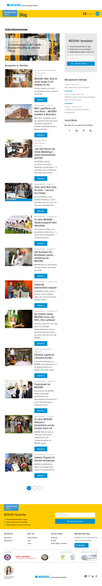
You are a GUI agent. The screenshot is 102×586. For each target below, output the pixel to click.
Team (29, 543)
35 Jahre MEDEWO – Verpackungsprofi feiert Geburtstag (45, 222)
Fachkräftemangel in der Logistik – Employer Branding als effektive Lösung (25, 47)
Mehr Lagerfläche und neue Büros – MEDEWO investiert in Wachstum (45, 111)
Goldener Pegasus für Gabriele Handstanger (44, 459)
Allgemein (67, 94)
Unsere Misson (32, 538)
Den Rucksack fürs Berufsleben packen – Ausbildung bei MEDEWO (44, 256)
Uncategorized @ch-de (40, 140)
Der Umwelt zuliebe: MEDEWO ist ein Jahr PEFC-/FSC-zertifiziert (44, 317)
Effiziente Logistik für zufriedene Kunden (44, 356)
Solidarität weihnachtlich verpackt (45, 286)
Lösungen (67, 84)
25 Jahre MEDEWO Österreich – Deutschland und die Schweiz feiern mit (44, 424)
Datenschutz (8, 541)
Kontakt (53, 541)
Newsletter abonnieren (81, 63)
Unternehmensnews (13, 42)
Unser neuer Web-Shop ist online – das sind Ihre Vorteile (45, 190)
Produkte (36, 349)
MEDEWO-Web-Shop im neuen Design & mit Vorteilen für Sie (45, 81)
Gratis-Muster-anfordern (59, 543)
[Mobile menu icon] (98, 14)
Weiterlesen (40, 100)
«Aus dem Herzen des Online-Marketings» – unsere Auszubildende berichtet (45, 153)
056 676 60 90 (7, 578)
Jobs (29, 541)
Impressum (7, 538)
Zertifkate (54, 538)
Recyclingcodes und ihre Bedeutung (77, 87)
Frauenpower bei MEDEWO (42, 386)
